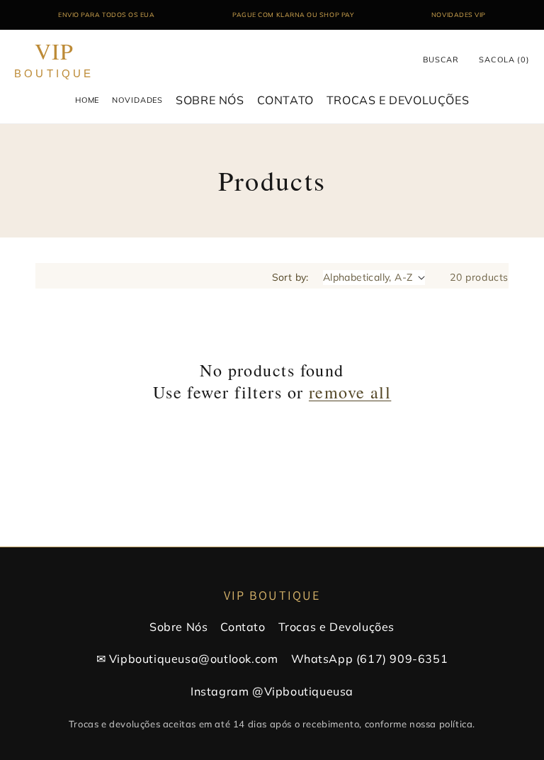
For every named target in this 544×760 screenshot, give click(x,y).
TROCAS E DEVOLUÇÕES (398, 100)
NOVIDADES (137, 100)
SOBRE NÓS (210, 100)
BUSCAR (441, 60)
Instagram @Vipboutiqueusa (272, 691)
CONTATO (285, 100)
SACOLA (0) (504, 60)
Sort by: (290, 277)
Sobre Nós (178, 627)
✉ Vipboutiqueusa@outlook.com (187, 659)
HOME (87, 100)
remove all (350, 392)
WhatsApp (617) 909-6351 (369, 659)
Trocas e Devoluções (336, 627)
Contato (242, 627)
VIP (54, 60)
